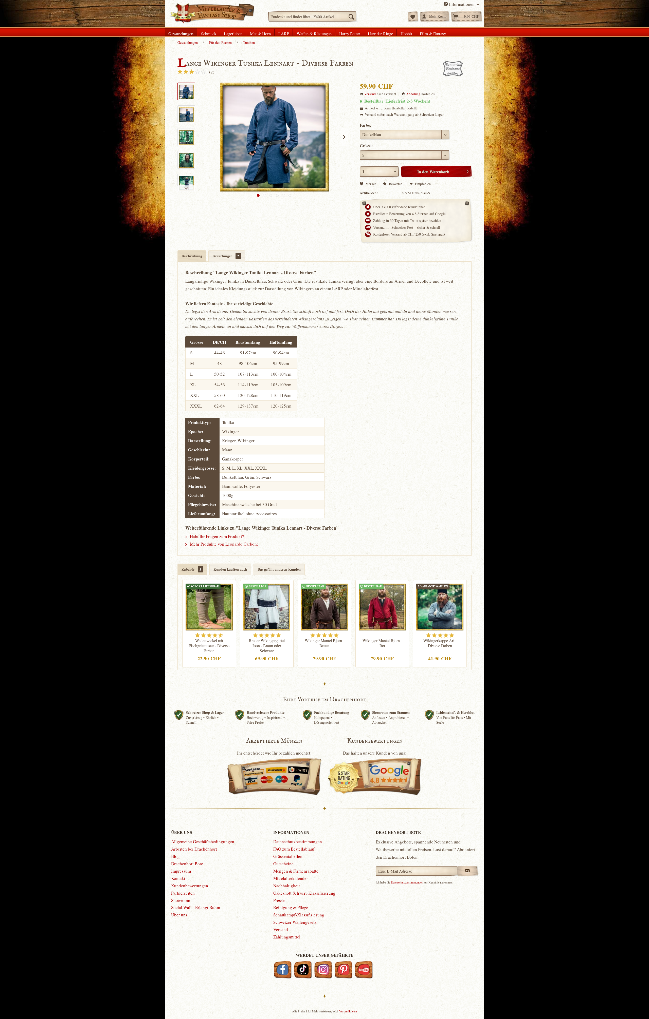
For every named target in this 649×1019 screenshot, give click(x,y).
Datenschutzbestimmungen (297, 841)
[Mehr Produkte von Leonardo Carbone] (453, 69)
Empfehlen (422, 183)
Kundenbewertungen (189, 886)
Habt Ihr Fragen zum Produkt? (216, 536)
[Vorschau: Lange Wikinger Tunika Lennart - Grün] (186, 137)
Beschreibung (192, 256)
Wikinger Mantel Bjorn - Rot (382, 643)
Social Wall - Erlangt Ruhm (195, 907)
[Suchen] (351, 16)
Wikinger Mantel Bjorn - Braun (324, 643)
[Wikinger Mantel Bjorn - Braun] (324, 606)
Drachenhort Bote (187, 864)
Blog (175, 856)
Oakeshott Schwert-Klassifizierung (304, 893)
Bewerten (395, 183)
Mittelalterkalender (290, 878)
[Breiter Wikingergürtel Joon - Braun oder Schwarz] (267, 606)
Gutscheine (283, 864)
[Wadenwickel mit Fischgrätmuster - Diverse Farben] (209, 606)
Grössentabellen (287, 856)
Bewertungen (225, 256)
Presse (279, 900)
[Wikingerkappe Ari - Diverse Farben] (439, 606)
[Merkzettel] (413, 16)
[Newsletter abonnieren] (467, 871)
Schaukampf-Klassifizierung (298, 915)
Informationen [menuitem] (462, 4)
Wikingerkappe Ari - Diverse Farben (440, 643)
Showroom (180, 900)
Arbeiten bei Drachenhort (194, 849)
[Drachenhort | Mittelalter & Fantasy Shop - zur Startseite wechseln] (212, 13)
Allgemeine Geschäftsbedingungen (202, 841)
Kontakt (178, 878)
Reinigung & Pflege (290, 907)
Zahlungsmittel (286, 937)
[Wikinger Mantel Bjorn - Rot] (382, 606)
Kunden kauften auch (230, 569)
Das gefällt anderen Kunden (279, 569)
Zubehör (191, 569)
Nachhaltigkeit (286, 886)
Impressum (181, 871)
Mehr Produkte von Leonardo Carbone (224, 544)
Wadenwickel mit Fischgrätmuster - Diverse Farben (209, 645)
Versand (370, 93)
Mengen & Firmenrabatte (295, 871)
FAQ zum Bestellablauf (294, 849)
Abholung (413, 93)
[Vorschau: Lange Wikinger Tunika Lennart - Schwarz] (186, 182)
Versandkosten (348, 1011)
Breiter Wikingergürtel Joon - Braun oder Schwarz (267, 645)
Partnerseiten (183, 893)
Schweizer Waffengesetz (295, 922)
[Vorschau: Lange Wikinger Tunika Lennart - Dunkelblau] (186, 91)
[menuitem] (312, 16)
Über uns (179, 915)
